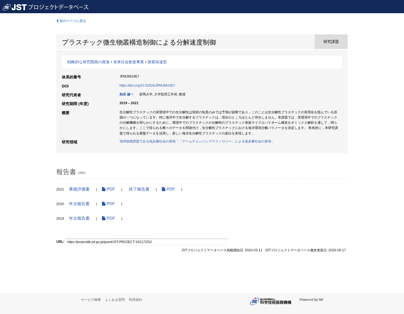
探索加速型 (157, 62)
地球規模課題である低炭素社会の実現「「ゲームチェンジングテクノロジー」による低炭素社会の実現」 (197, 141)
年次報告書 (79, 204)
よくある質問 (115, 300)
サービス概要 (91, 300)
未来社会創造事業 (128, 62)
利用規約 (135, 300)
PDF (110, 189)
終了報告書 (139, 189)
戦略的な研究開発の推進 (88, 62)
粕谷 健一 (127, 94)
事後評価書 (79, 189)
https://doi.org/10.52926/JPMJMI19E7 (147, 85)
